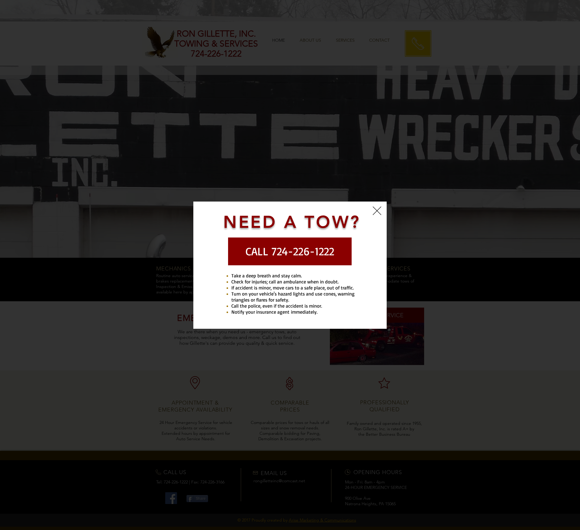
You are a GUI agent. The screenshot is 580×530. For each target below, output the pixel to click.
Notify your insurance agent (260, 312)
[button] (377, 210)
